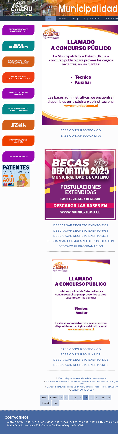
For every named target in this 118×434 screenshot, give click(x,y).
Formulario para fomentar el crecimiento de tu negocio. (82, 378)
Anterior (53, 398)
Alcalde (62, 18)
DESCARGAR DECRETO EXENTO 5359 (80, 225)
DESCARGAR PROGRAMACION (81, 246)
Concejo (75, 18)
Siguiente (46, 403)
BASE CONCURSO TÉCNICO (81, 130)
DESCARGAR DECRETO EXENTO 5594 (80, 235)
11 (91, 398)
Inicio (50, 18)
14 (109, 398)
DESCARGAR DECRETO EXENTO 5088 (80, 230)
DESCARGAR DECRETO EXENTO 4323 (80, 359)
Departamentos (91, 18)
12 (97, 398)
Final (56, 403)
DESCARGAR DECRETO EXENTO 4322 (80, 364)
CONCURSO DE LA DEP (82, 390)
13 (103, 398)
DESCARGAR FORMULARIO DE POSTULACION (80, 241)
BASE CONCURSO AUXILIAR (81, 135)
